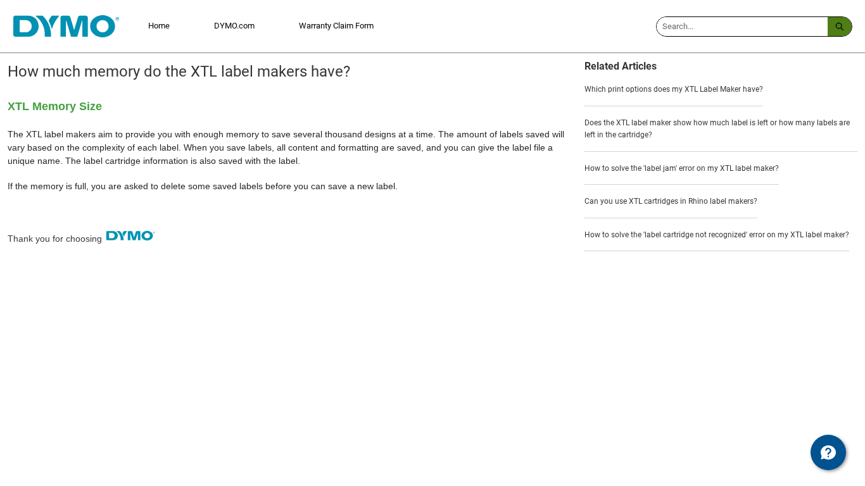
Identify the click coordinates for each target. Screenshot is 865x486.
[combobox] (742, 26)
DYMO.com (234, 25)
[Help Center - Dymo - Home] (66, 26)
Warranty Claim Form (336, 25)
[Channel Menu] (828, 452)
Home (159, 25)
